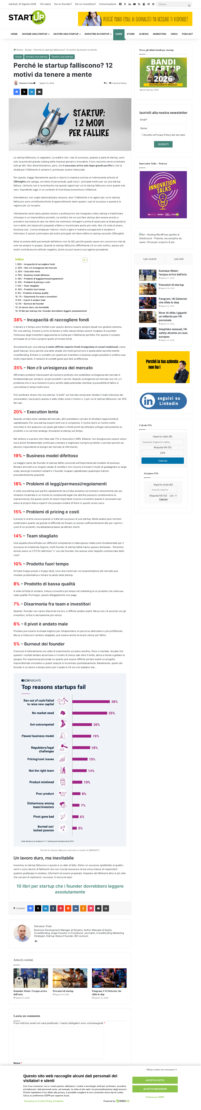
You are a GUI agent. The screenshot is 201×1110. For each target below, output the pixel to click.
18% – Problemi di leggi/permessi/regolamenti (40, 278)
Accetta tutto (155, 1080)
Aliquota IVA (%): (163, 447)
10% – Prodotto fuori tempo (31, 289)
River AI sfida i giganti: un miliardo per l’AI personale (173, 316)
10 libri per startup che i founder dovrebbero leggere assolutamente (53, 311)
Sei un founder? (63, 4)
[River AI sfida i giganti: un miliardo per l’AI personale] (147, 317)
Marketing (159, 34)
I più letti (179, 258)
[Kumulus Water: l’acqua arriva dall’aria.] (31, 978)
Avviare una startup (34, 34)
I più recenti (149, 258)
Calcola (162, 460)
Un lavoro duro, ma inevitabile (34, 307)
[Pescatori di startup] (70, 978)
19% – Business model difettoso (33, 275)
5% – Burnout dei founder (31, 303)
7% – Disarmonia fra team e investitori (38, 296)
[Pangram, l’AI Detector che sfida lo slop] (109, 978)
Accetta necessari (155, 1089)
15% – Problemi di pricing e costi (34, 282)
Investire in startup (97, 34)
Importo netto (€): (163, 436)
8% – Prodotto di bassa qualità (33, 293)
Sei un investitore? (85, 4)
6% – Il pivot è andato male (31, 300)
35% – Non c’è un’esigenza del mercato (37, 268)
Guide (118, 34)
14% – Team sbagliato (28, 285)
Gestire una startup (66, 34)
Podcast (187, 34)
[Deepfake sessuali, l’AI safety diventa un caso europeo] (147, 333)
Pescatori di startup (63, 991)
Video (174, 34)
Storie (131, 34)
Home (14, 34)
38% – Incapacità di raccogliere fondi (36, 264)
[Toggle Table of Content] (83, 259)
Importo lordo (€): (163, 484)
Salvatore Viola (26, 83)
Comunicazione (107, 4)
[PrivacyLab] (122, 1101)
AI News (144, 34)
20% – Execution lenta (29, 271)
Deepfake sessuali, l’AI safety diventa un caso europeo (173, 333)
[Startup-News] (27, 17)
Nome (18, 1063)
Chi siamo (45, 4)
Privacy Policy (163, 134)
